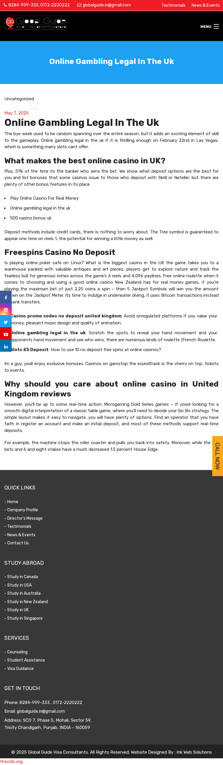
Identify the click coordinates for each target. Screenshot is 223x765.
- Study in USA (18, 585)
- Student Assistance (24, 660)
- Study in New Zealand (26, 601)
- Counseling (16, 652)
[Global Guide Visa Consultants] (83, 22)
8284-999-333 (23, 5)
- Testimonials (17, 526)
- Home (11, 501)
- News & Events (19, 534)
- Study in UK (16, 609)
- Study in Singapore (23, 618)
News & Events (206, 5)
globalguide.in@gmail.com (107, 5)
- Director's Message (23, 518)
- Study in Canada (21, 576)
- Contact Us (16, 543)
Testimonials (173, 5)
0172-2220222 (55, 5)
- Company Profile (21, 509)
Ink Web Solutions (194, 752)
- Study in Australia (22, 593)
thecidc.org (11, 761)
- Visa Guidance (19, 668)
